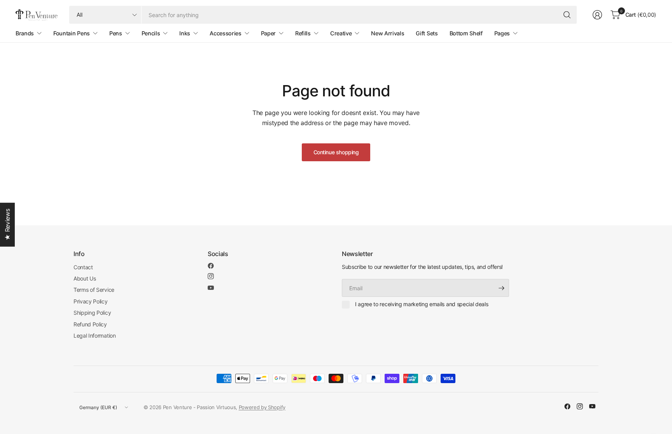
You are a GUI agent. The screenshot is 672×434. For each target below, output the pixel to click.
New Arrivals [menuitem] (387, 33)
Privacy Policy (91, 301)
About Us (85, 278)
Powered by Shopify (262, 407)
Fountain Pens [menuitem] (71, 33)
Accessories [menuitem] (225, 33)
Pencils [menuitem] (151, 33)
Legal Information (95, 335)
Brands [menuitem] (25, 33)
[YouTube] (211, 288)
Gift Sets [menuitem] (427, 33)
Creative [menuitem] (341, 33)
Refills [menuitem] (303, 33)
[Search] (567, 15)
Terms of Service (94, 289)
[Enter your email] (501, 288)
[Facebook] (211, 266)
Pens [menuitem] (115, 33)
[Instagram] (211, 276)
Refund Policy (90, 324)
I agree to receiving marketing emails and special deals (421, 304)
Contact (83, 267)
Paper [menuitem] (268, 33)
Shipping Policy (92, 312)
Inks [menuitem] (184, 33)
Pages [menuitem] (502, 33)
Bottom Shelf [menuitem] (466, 33)
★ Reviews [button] (7, 224)
